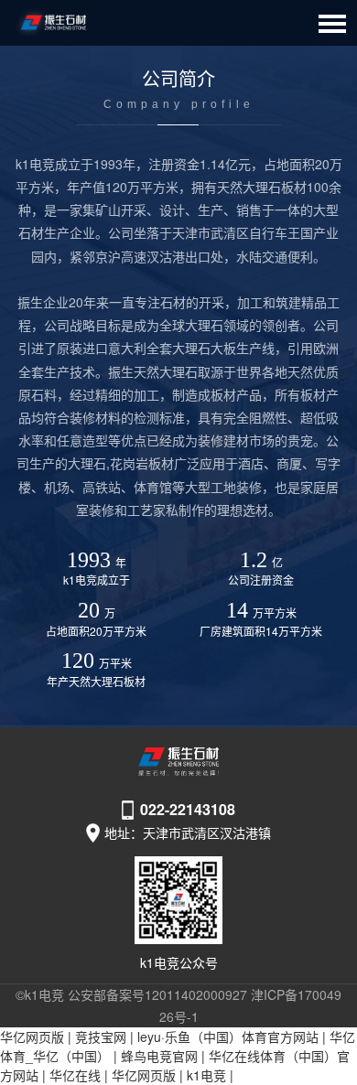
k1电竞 (206, 1075)
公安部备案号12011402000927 (157, 994)
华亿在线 (75, 1075)
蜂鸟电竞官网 (159, 1056)
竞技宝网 (100, 1036)
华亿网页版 (32, 1036)
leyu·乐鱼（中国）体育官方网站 (228, 1036)
